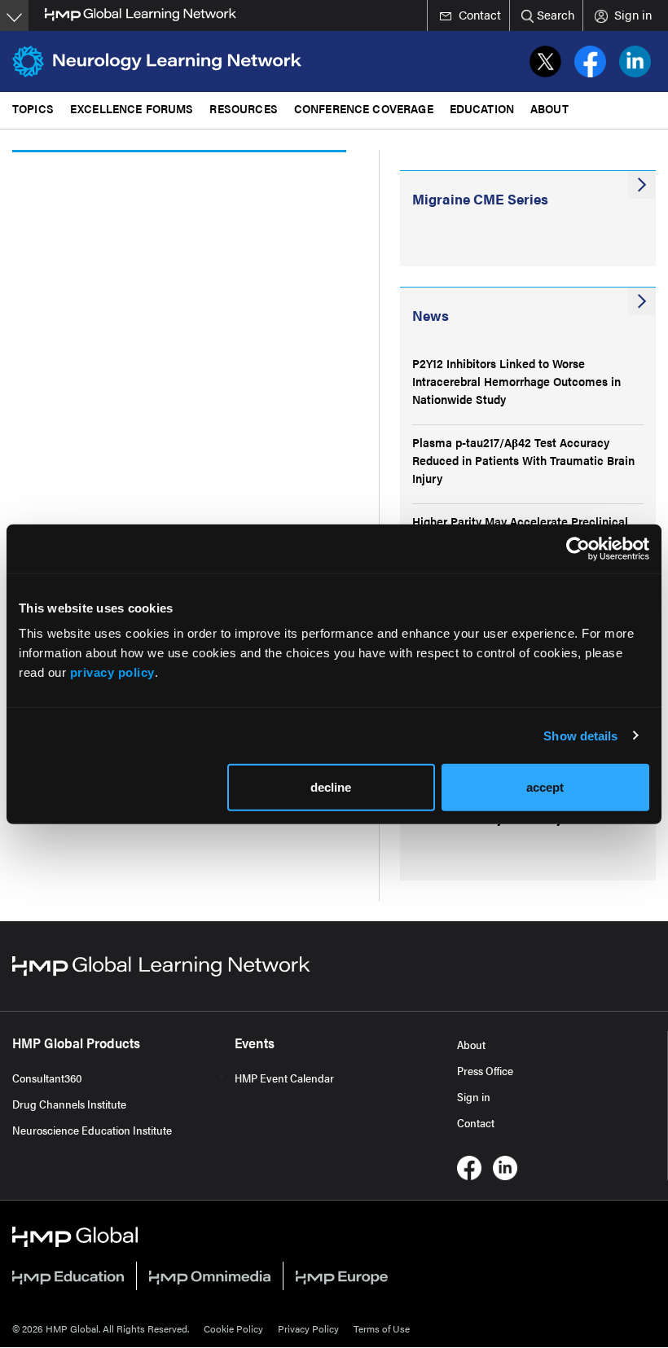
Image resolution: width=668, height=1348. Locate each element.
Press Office (485, 1070)
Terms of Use (382, 1328)
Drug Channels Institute (69, 1104)
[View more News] (642, 301)
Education (482, 107)
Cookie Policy (233, 1328)
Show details (580, 735)
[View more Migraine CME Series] (642, 185)
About (471, 1044)
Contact (475, 1122)
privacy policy (112, 672)
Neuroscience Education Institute (92, 1130)
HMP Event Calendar (284, 1077)
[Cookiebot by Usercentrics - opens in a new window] (578, 548)
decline (330, 787)
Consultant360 (47, 1077)
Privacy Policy (308, 1328)
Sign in (473, 1096)
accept (545, 787)
